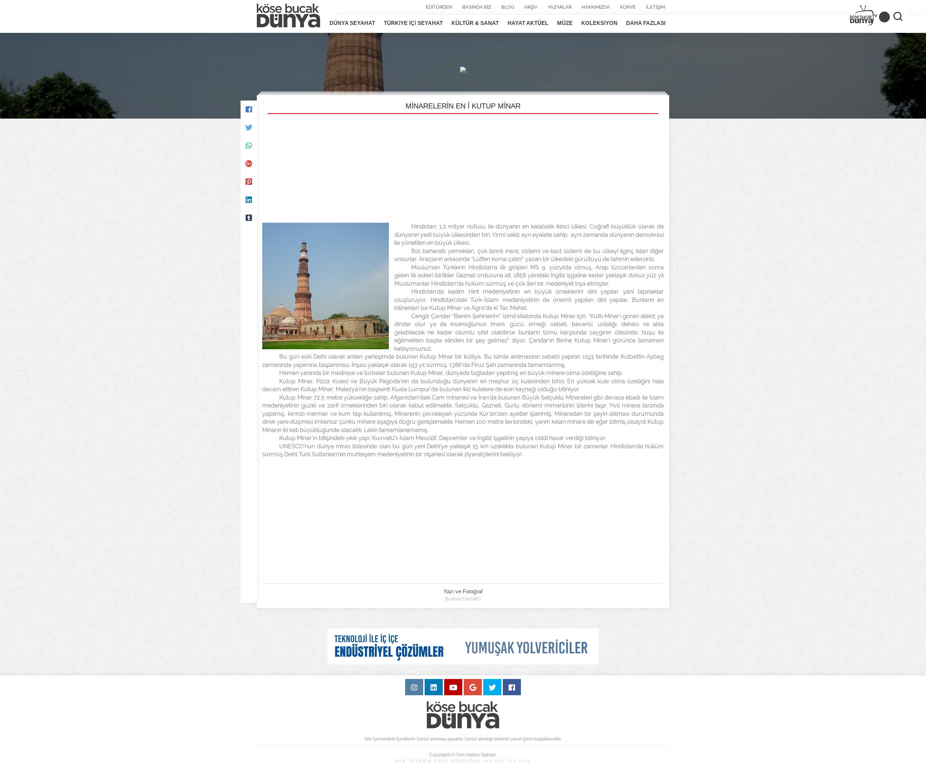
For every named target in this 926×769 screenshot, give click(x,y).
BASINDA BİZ (476, 7)
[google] (473, 687)
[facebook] (512, 687)
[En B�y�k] (249, 290)
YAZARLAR (560, 7)
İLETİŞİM (655, 7)
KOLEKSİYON (599, 23)
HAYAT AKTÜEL (527, 23)
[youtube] (453, 687)
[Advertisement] (463, 168)
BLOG (507, 7)
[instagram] (414, 687)
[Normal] (249, 272)
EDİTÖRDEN (439, 7)
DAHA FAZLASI (646, 23)
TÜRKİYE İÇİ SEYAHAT (413, 23)
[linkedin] (434, 687)
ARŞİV (531, 7)
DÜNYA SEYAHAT (352, 23)
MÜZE (565, 23)
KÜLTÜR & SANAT (475, 23)
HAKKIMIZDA (596, 7)
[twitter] (492, 687)
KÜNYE (628, 7)
